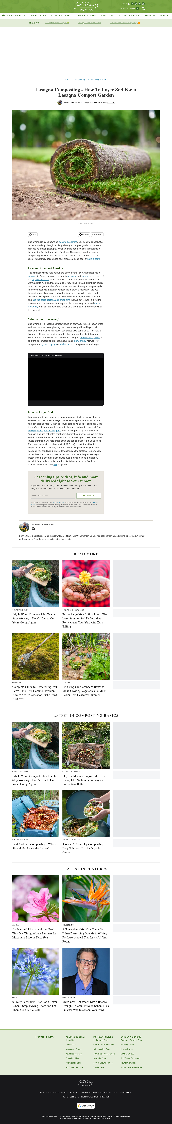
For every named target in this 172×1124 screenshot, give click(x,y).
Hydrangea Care (100, 1040)
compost (32, 276)
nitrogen (72, 276)
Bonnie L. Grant (73, 102)
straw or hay (80, 341)
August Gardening (16, 16)
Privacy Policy (109, 1092)
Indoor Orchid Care (101, 1049)
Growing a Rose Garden (104, 1054)
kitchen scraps (67, 344)
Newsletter (98, 234)
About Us (70, 1040)
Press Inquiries (72, 1058)
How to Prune (127, 1049)
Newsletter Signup (74, 1049)
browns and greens (90, 337)
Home (67, 79)
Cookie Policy (126, 1092)
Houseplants (107, 16)
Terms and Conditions (89, 1092)
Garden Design (38, 16)
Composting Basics (97, 79)
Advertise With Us (74, 1054)
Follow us (85, 234)
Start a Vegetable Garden (132, 1067)
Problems (150, 16)
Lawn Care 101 (127, 1054)
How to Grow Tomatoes (103, 1045)
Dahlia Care (98, 1067)
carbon (84, 276)
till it (55, 464)
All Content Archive (74, 1067)
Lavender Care (99, 1058)
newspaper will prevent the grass (44, 430)
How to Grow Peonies (103, 1063)
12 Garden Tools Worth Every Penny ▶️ (125, 23)
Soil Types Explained (130, 1058)
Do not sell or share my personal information (86, 1097)
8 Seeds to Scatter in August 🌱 (57, 23)
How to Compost (128, 1063)
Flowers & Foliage (61, 16)
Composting (79, 79)
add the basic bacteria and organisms (51, 300)
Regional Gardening (129, 16)
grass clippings (49, 344)
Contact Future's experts (63, 1092)
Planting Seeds (127, 1045)
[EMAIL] (34, 528)
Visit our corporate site (122, 1116)
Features (111, 102)
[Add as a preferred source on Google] (86, 1106)
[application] (66, 379)
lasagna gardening (68, 242)
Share (34, 234)
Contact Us (71, 1045)
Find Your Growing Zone (131, 1040)
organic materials (40, 279)
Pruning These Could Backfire (89, 23)
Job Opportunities (73, 1063)
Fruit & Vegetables (86, 16)
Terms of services (58, 502)
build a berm (93, 259)
